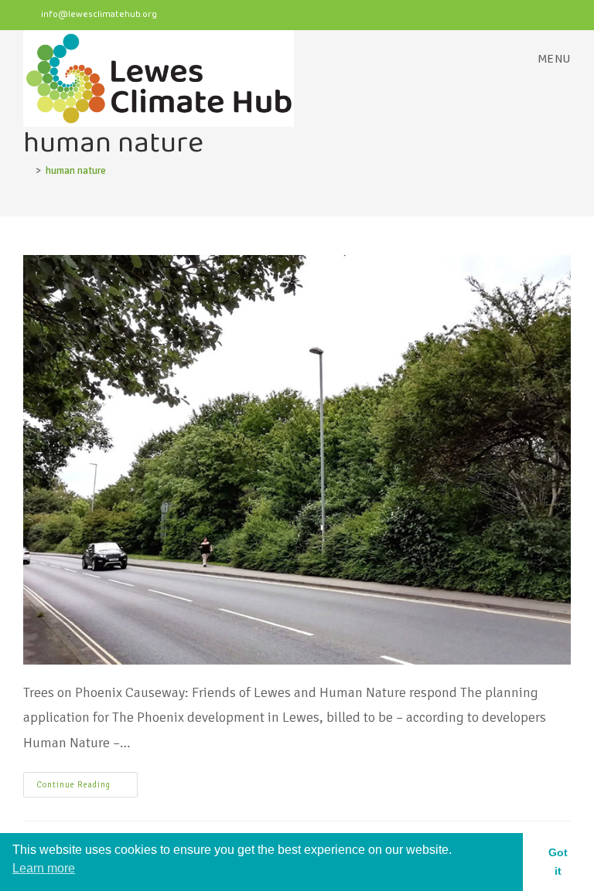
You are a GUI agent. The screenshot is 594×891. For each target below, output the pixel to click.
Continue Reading (87, 781)
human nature (76, 171)
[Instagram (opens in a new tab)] (536, 16)
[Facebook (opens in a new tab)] (506, 16)
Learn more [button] (43, 868)
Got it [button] (558, 861)
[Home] (27, 171)
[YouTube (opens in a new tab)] (561, 16)
